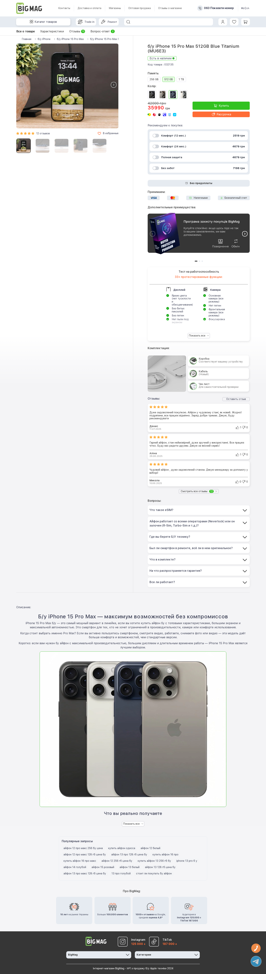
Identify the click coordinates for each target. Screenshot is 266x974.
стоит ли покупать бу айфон (154, 873)
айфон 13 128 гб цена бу (160, 867)
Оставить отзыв (236, 399)
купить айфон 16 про (165, 854)
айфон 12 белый (150, 848)
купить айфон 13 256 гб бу (154, 860)
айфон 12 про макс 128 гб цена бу (85, 854)
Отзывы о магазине (170, 8)
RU (243, 8)
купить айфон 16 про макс (80, 860)
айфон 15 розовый (103, 867)
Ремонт (112, 21)
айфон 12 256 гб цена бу (117, 860)
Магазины (115, 8)
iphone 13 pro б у (186, 860)
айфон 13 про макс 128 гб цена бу (85, 873)
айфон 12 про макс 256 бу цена (83, 848)
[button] (114, 85)
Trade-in (89, 21)
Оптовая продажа (139, 8)
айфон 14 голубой (75, 867)
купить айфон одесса (121, 848)
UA (247, 8)
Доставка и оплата (89, 8)
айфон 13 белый (130, 867)
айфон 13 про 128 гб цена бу (129, 854)
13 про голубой (121, 873)
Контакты (64, 8)
